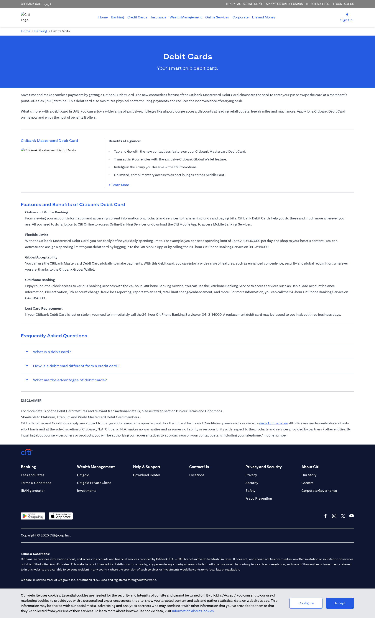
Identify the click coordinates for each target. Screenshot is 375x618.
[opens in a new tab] (55, 166)
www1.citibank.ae (273, 423)
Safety (250, 491)
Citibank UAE (31, 4)
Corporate (240, 17)
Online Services (217, 17)
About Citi (310, 466)
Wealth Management (186, 17)
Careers (307, 483)
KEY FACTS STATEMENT (246, 4)
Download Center (146, 475)
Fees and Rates (32, 475)
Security (251, 483)
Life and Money (263, 17)
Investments (86, 491)
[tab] (117, 17)
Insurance (158, 17)
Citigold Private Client (94, 483)
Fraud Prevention (258, 498)
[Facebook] (325, 515)
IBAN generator (33, 491)
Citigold (83, 475)
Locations (196, 475)
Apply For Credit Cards (284, 4)
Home (103, 17)
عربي (47, 4)
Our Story (308, 475)
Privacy (251, 475)
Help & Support (146, 466)
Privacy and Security (263, 466)
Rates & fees (319, 4)
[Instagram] (334, 515)
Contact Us (345, 4)
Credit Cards (137, 17)
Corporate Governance (319, 491)
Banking (117, 17)
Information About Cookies (193, 611)
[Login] (347, 14)
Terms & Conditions (36, 483)
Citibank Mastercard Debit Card (49, 141)
